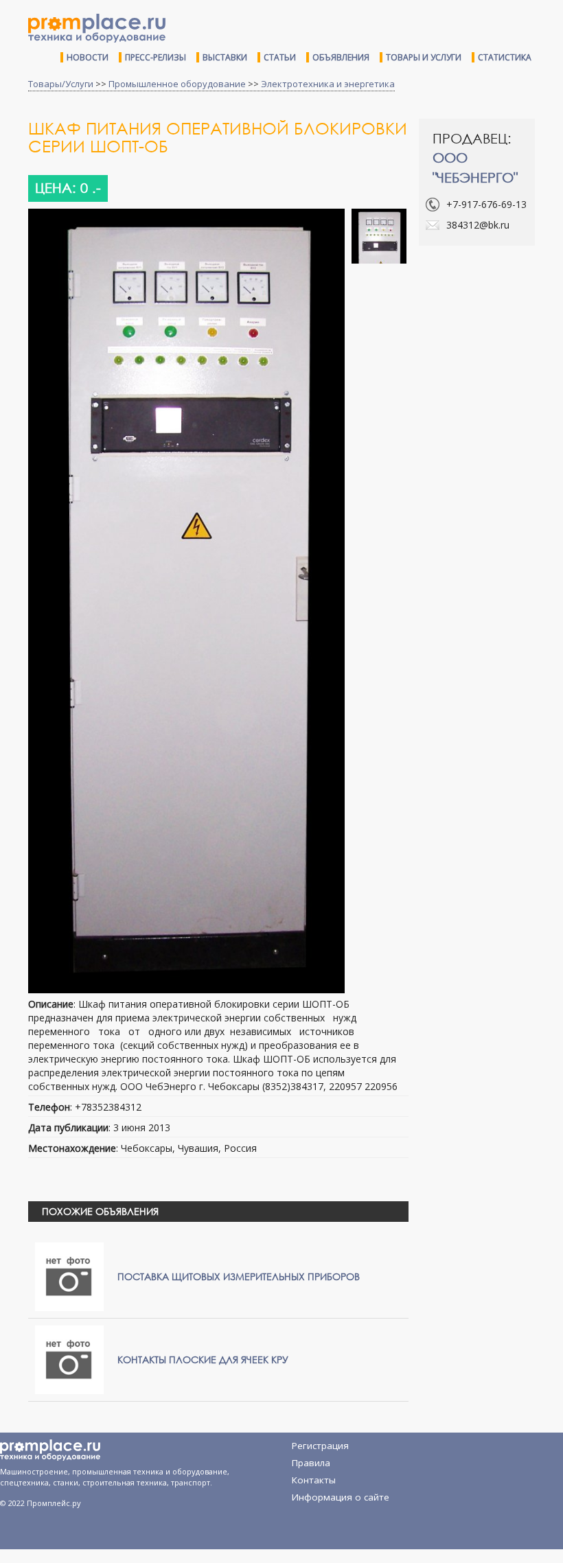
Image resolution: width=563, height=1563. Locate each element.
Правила (311, 1463)
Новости (87, 57)
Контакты (314, 1480)
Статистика (504, 57)
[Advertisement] (491, 328)
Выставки (225, 57)
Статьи (280, 57)
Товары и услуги (423, 57)
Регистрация (320, 1445)
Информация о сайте (340, 1497)
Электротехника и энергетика (328, 84)
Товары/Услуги (60, 84)
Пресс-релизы (155, 57)
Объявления (340, 57)
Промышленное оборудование (177, 84)
